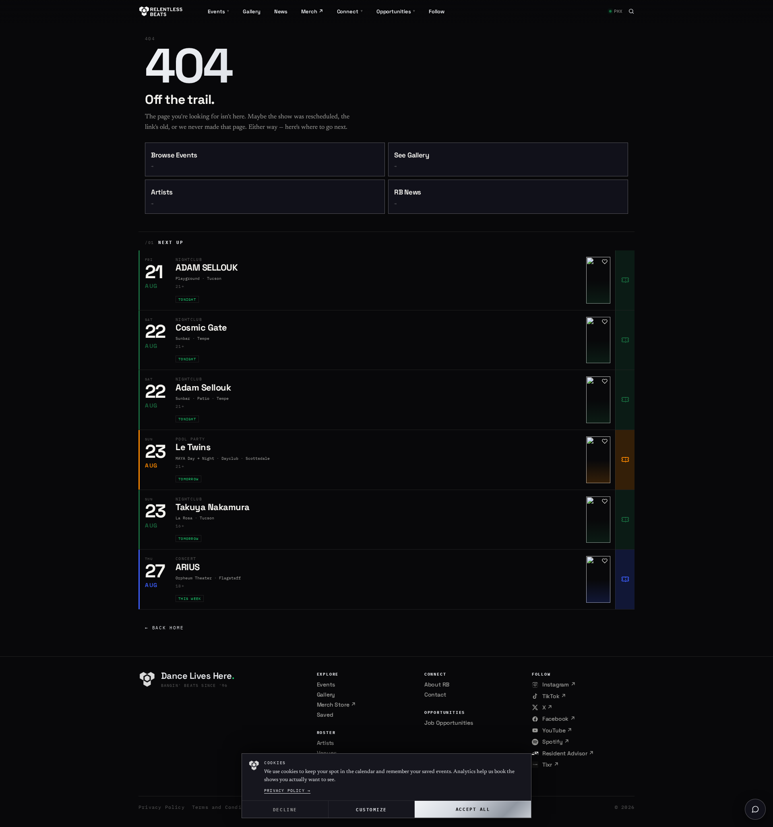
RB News (407, 197)
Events (326, 684)
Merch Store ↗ (336, 704)
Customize (371, 809)
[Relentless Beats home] (161, 11)
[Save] (605, 262)
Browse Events (174, 160)
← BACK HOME (164, 628)
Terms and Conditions (225, 807)
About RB (436, 684)
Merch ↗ (312, 11)
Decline (285, 809)
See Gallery (411, 160)
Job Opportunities (448, 722)
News (281, 11)
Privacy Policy (161, 807)
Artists (162, 197)
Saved (325, 714)
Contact (435, 694)
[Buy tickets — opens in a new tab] (625, 280)
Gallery (251, 11)
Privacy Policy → (287, 790)
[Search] (631, 11)
